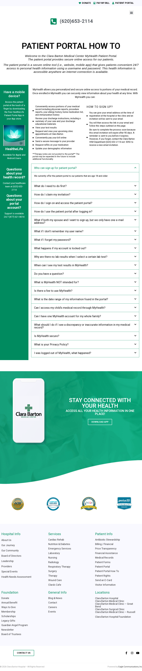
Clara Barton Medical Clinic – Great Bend (114, 605)
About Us (6, 540)
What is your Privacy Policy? (51, 344)
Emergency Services (59, 548)
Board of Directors (11, 555)
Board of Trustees (11, 634)
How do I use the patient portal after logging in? (63, 211)
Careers (52, 607)
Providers (6, 566)
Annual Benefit (9, 602)
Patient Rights (103, 575)
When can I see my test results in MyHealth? (61, 265)
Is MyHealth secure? (46, 336)
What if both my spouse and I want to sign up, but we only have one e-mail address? (79, 221)
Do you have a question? (49, 273)
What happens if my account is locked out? (60, 248)
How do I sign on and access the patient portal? (63, 203)
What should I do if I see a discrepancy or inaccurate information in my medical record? (82, 326)
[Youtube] (138, 653)
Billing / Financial (104, 544)
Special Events (9, 571)
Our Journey (8, 545)
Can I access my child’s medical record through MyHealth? (69, 307)
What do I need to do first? (50, 186)
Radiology (53, 562)
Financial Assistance (106, 553)
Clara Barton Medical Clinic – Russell (115, 612)
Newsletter (7, 629)
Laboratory (54, 553)
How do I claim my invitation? (52, 194)
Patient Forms (103, 562)
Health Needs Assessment (16, 576)
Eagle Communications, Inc (130, 667)
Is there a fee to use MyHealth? (53, 290)
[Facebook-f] (126, 653)
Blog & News (55, 598)
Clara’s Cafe (54, 584)
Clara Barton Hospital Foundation (113, 616)
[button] (131, 12)
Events (52, 611)
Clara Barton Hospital (106, 598)
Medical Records (104, 557)
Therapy (52, 575)
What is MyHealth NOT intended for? (56, 282)
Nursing (52, 557)
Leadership (7, 561)
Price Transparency (105, 548)
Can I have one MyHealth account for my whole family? (67, 316)
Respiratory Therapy (59, 566)
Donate (5, 598)
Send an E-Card (103, 580)
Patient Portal (102, 566)
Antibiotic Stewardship (107, 539)
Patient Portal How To (107, 571)
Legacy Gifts (8, 620)
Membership (8, 611)
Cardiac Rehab (56, 539)
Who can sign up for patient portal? (55, 168)
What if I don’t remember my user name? (58, 231)
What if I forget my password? (52, 239)
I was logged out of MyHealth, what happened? (62, 353)
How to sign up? (100, 106)
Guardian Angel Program (14, 625)
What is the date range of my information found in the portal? (71, 299)
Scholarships (8, 616)
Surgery (52, 571)
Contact (52, 602)
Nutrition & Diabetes (59, 544)
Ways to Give (8, 607)
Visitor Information (105, 584)
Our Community (10, 550)
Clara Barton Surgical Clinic (110, 609)
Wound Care (55, 580)
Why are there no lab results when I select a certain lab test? (70, 256)
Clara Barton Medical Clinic (109, 601)
